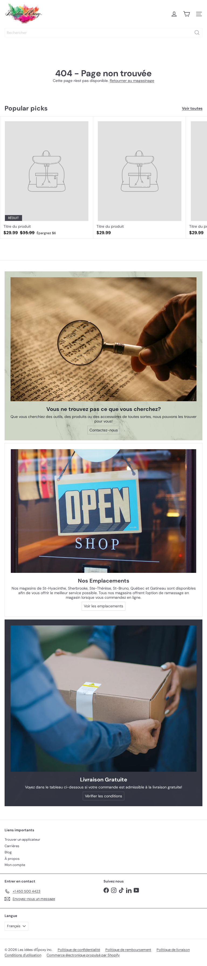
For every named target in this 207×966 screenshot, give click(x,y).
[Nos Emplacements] (103, 511)
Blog (8, 852)
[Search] (197, 32)
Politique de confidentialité (79, 949)
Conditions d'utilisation (23, 955)
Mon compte (15, 865)
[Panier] (186, 14)
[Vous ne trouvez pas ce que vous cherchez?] (103, 339)
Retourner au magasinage (132, 80)
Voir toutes (192, 108)
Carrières (12, 846)
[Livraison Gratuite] (103, 698)
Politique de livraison (173, 949)
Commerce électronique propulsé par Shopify (83, 955)
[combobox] (103, 32)
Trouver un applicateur (22, 839)
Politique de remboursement (128, 949)
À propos (12, 858)
